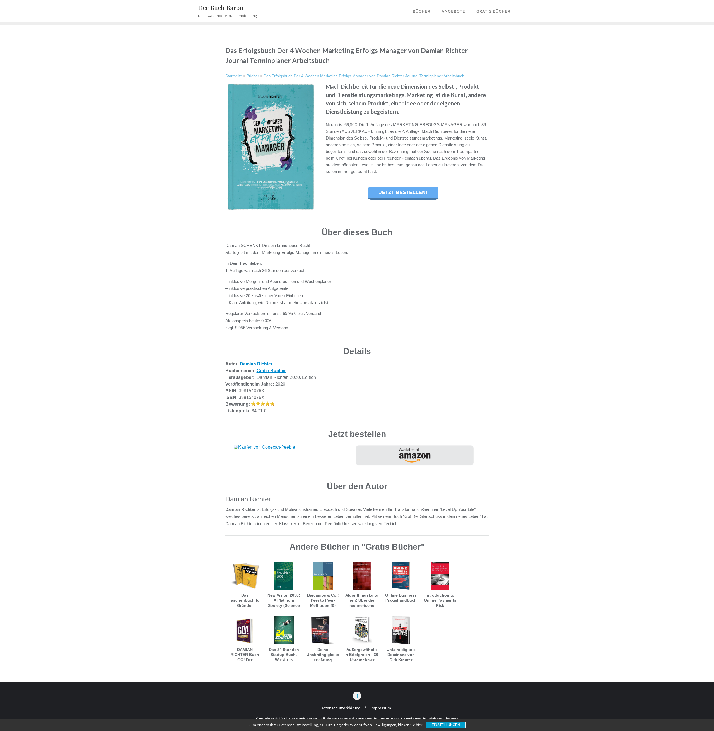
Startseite (233, 76)
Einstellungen (446, 725)
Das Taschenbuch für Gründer (245, 600)
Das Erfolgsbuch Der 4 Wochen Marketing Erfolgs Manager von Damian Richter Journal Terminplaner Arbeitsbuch (364, 76)
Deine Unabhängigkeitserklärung (323, 654)
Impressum (380, 708)
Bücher (253, 76)
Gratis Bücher (271, 370)
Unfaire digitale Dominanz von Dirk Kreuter (401, 654)
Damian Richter (256, 364)
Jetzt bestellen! (403, 192)
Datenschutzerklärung (340, 708)
